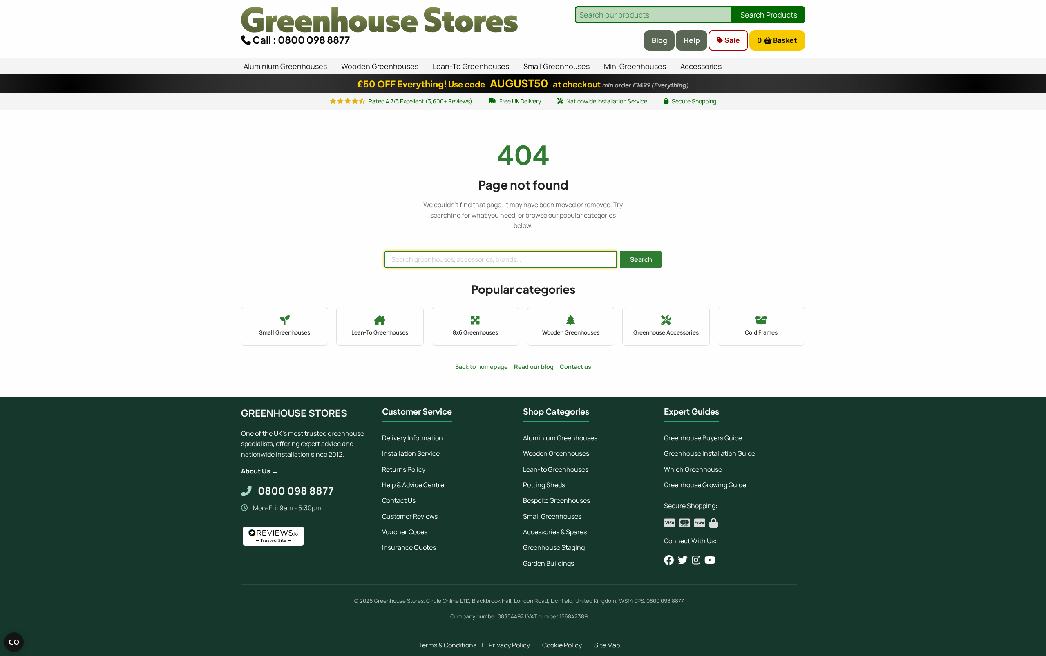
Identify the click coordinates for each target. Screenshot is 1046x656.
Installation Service (411, 453)
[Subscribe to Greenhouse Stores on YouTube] (709, 560)
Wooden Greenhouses (556, 453)
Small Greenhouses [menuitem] (556, 66)
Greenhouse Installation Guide (709, 453)
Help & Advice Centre (413, 484)
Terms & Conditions (447, 644)
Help (692, 40)
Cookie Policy (562, 644)
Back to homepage (481, 366)
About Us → (259, 470)
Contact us (575, 366)
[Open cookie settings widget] (14, 642)
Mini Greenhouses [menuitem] (635, 66)
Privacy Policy (509, 644)
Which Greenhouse (693, 469)
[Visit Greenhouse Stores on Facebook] (669, 560)
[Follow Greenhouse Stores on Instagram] (696, 560)
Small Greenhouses (552, 516)
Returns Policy (403, 469)
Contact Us (399, 500)
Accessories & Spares (555, 531)
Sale (731, 40)
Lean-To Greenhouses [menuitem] (471, 66)
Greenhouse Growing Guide (705, 484)
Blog (659, 40)
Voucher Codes (404, 531)
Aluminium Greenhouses (560, 437)
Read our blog (534, 366)
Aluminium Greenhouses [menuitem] (285, 66)
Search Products (768, 15)
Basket (777, 40)
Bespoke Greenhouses (556, 500)
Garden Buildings (548, 563)
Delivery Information (412, 437)
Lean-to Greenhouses (555, 469)
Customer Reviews (410, 516)
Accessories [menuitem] (701, 66)
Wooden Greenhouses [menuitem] (379, 66)
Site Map (607, 644)
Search (641, 259)
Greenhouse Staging (554, 547)
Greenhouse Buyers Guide (703, 437)
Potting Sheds (544, 484)
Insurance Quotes (409, 547)
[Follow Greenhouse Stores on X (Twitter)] (683, 560)
